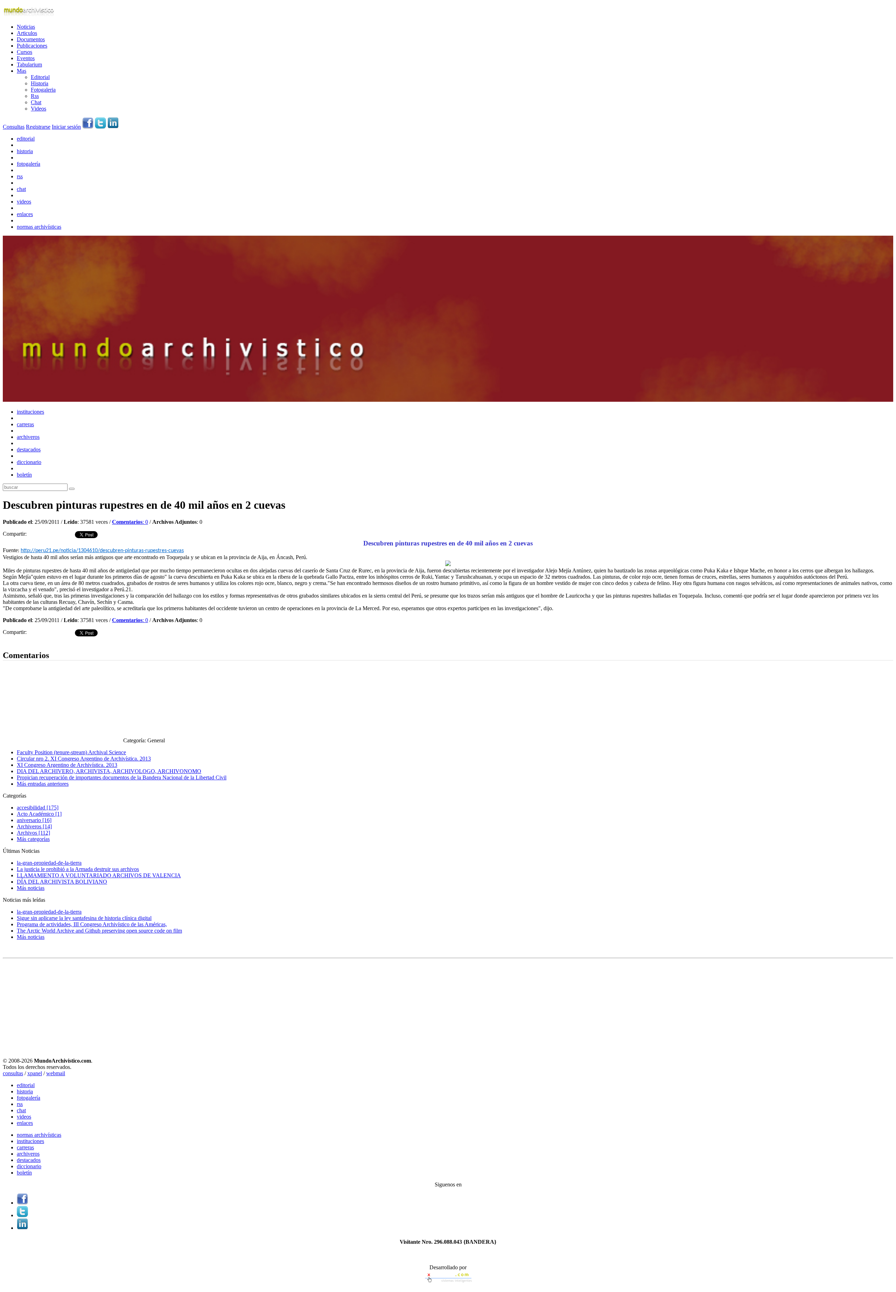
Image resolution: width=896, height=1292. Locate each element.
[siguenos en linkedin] (113, 127)
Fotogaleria (43, 90)
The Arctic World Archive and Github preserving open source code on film (99, 931)
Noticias (26, 27)
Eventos (26, 58)
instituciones (30, 412)
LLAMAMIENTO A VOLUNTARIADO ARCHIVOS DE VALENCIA (99, 875)
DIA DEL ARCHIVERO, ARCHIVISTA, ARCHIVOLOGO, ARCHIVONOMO (109, 771)
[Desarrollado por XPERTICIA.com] (448, 1283)
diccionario (29, 462)
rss (20, 176)
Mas (21, 71)
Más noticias (30, 888)
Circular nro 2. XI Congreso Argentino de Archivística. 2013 (84, 759)
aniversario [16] (34, 820)
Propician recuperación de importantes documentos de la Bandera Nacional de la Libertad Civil (121, 777)
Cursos (24, 52)
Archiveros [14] (34, 826)
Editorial (40, 77)
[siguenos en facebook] (87, 127)
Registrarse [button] (38, 127)
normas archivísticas (39, 227)
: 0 (130, 522)
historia (25, 151)
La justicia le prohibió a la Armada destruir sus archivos (78, 869)
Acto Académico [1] (39, 814)
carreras (25, 424)
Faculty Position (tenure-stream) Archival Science (71, 752)
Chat (36, 102)
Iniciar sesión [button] (66, 127)
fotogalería (28, 164)
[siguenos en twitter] (100, 127)
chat (21, 189)
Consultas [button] (13, 127)
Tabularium (29, 64)
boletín (24, 475)
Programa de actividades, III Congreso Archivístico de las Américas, (92, 924)
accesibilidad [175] (37, 808)
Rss (35, 96)
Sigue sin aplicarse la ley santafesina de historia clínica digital (84, 918)
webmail (55, 1073)
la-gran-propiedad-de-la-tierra (49, 863)
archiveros (28, 437)
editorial (26, 139)
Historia (39, 83)
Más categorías (33, 839)
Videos (38, 109)
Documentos (31, 39)
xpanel (34, 1073)
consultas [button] (13, 1073)
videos (24, 202)
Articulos (27, 33)
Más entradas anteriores (43, 784)
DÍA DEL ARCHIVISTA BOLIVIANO (62, 882)
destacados (29, 449)
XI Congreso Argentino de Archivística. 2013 (67, 765)
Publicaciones (32, 46)
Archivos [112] (33, 833)
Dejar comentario (22, 641)
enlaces (25, 214)
